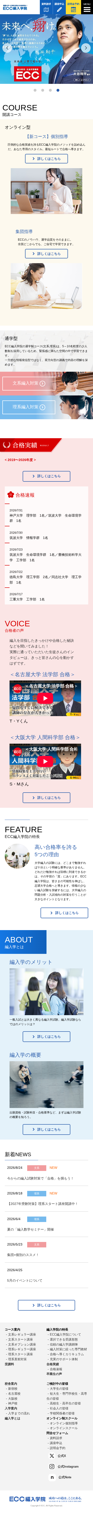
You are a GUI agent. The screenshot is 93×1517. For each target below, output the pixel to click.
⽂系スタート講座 (20, 1339)
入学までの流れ (19, 1413)
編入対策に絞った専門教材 (68, 1349)
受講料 (9, 1364)
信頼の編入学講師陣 (64, 1344)
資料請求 (46, 4)
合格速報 (56, 1369)
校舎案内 (11, 1383)
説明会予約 (73, 4)
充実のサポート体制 (64, 1359)
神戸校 (12, 1403)
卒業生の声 (54, 1374)
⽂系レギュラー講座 (22, 1334)
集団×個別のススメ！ (23, 1255)
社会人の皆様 (59, 1408)
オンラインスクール (64, 1428)
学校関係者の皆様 (62, 1413)
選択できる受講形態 (64, 1339)
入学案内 (11, 1408)
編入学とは (12, 1418)
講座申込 (59, 4)
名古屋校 (14, 1393)
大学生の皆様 (59, 1388)
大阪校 (12, 1398)
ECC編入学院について (65, 1334)
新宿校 (12, 1388)
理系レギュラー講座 (22, 1349)
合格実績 (52, 1364)
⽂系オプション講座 (22, 1344)
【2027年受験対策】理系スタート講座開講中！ (42, 1204)
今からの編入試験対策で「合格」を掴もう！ (40, 1178)
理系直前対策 (17, 1359)
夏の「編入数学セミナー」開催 (30, 1229)
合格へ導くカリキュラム (67, 1354)
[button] (35, 90)
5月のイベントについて (24, 1280)
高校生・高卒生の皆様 (65, 1403)
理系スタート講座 (20, 1354)
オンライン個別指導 (64, 1423)
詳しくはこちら (49, 159)
